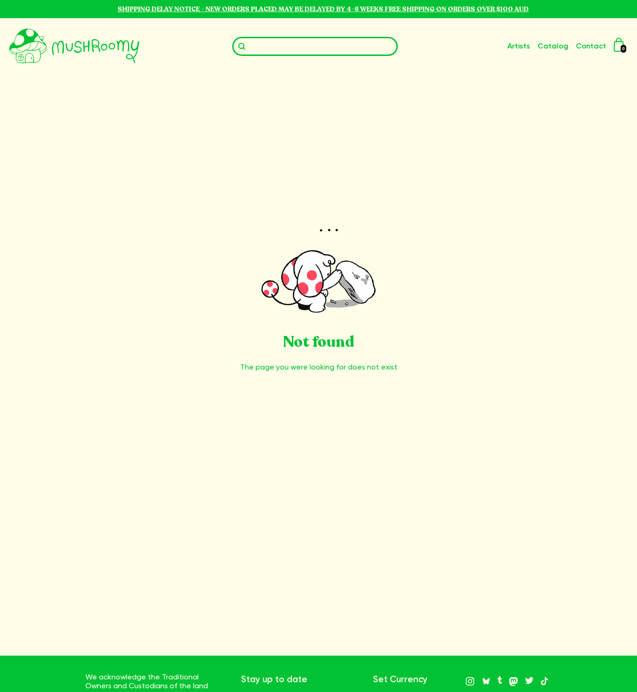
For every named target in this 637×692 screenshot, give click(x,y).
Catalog (553, 45)
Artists (518, 45)
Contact (591, 45)
